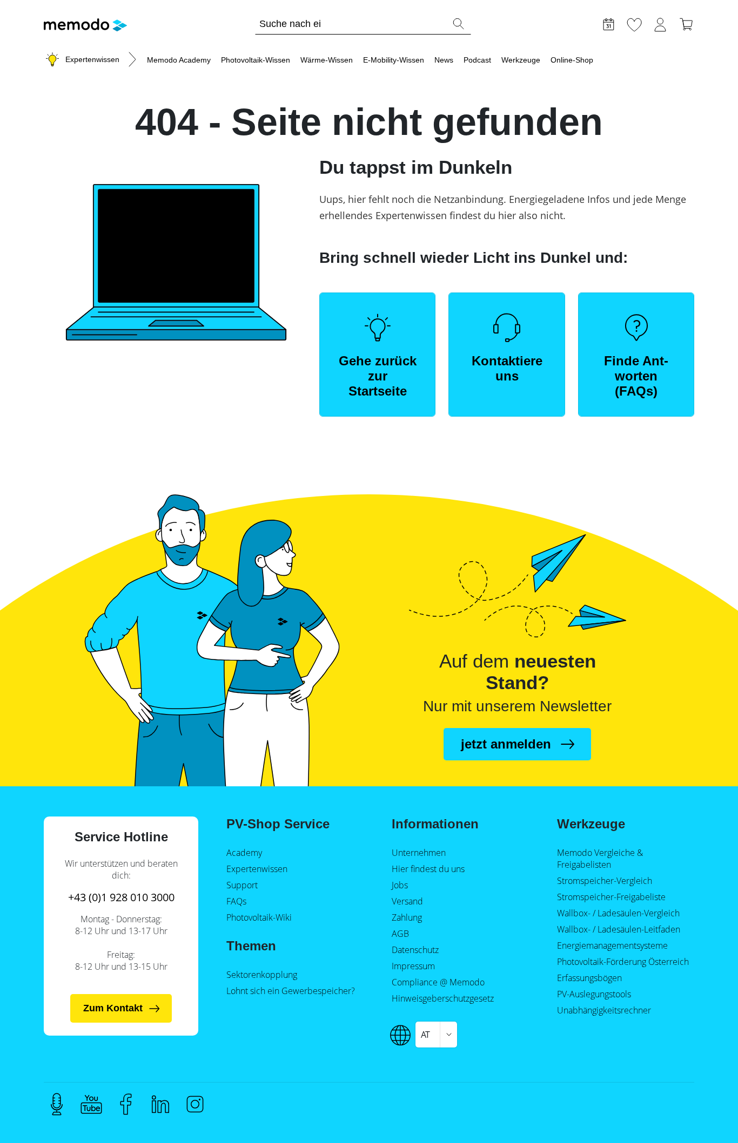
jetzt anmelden (506, 744)
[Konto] (660, 23)
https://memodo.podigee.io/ (57, 1104)
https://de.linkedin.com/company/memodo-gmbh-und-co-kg (160, 1104)
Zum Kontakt (113, 1008)
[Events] (608, 23)
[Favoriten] (634, 23)
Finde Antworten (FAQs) (636, 375)
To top (703, 1114)
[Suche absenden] (458, 24)
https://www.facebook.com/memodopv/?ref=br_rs (126, 1104)
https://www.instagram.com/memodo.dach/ (195, 1104)
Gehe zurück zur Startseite (378, 375)
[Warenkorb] (686, 23)
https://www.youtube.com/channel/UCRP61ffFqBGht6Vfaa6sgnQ (91, 1104)
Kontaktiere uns (507, 368)
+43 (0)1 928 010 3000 (121, 897)
